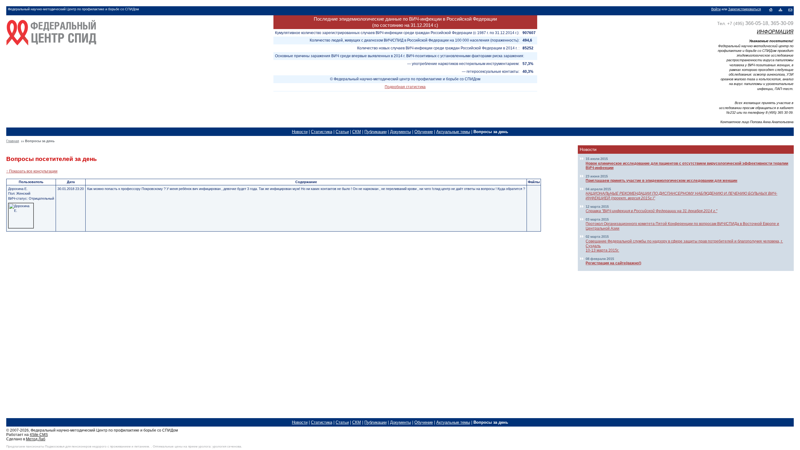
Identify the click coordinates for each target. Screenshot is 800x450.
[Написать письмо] (790, 9)
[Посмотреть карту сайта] (780, 9)
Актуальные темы (453, 131)
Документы (400, 131)
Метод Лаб (35, 439)
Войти (716, 9)
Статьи (342, 131)
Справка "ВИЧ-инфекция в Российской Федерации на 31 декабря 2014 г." (651, 211)
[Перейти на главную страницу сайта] (51, 48)
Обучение (423, 131)
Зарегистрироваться (744, 9)
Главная (12, 141)
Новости (300, 131)
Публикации (375, 131)
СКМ (356, 131)
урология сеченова (226, 446)
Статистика (321, 131)
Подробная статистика (405, 87)
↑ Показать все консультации (32, 171)
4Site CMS (39, 434)
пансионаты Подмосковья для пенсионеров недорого (66, 446)
